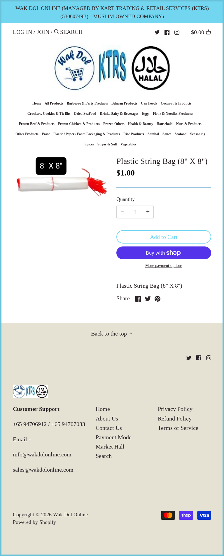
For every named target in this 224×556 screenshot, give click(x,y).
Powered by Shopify (34, 522)
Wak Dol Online (70, 514)
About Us (107, 418)
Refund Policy (175, 418)
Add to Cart (164, 237)
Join (43, 32)
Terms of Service (178, 428)
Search (104, 456)
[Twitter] (157, 31)
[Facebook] (166, 31)
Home (103, 409)
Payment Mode (114, 437)
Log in (22, 32)
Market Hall (110, 446)
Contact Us (109, 428)
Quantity (125, 199)
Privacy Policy (175, 409)
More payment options (163, 265)
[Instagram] (176, 31)
